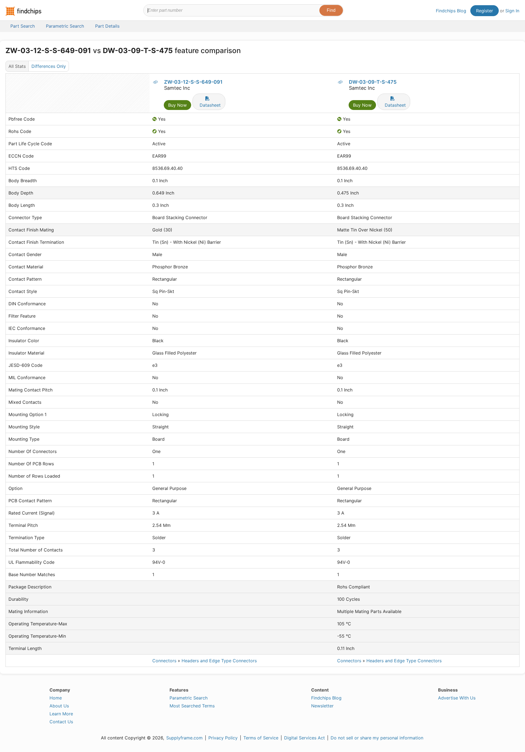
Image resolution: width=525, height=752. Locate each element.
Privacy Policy (223, 738)
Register (484, 10)
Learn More (61, 713)
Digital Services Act (304, 738)
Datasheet (210, 105)
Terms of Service (260, 738)
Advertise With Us (457, 698)
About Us (59, 706)
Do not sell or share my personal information (377, 738)
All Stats (17, 66)
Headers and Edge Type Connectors (219, 660)
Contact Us (61, 721)
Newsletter (322, 706)
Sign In (512, 10)
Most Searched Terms (192, 706)
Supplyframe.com (184, 738)
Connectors (164, 660)
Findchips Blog (451, 10)
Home (55, 698)
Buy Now (177, 105)
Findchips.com (23, 11)
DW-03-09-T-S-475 (372, 82)
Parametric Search (189, 698)
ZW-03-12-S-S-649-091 (193, 82)
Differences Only (48, 66)
